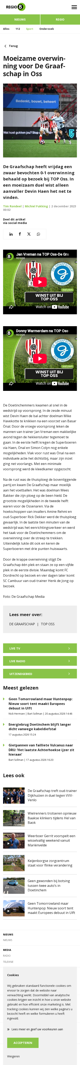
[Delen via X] (29, 234)
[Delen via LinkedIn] (11, 234)
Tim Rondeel (12, 206)
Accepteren (23, 1043)
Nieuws (20, 19)
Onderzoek (46, 29)
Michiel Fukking (36, 206)
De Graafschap (22, 624)
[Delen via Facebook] (20, 234)
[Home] (20, 7)
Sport (29, 29)
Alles (6, 29)
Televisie (8, 962)
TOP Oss (48, 624)
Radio (7, 955)
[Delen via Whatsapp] (38, 234)
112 (18, 29)
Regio (60, 19)
